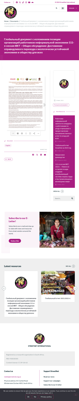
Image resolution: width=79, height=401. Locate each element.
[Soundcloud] (32, 2)
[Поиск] (72, 198)
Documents (14, 21)
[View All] (62, 191)
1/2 (13, 133)
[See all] (73, 266)
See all (68, 266)
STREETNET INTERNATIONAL (39, 346)
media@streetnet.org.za (12, 377)
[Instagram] (26, 2)
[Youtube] (29, 2)
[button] (56, 8)
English (8, 145)
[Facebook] (17, 2)
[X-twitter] (20, 2)
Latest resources (12, 266)
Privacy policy (46, 397)
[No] (75, 395)
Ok (28, 397)
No (35, 397)
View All (56, 191)
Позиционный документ (61, 105)
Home (6, 21)
